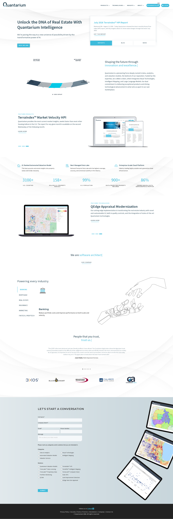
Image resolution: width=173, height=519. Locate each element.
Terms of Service (82, 512)
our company (86, 262)
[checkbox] (49, 455)
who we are (23, 45)
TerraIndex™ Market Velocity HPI (42, 117)
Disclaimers (93, 512)
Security (73, 512)
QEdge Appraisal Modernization (114, 206)
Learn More (22, 131)
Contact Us (109, 512)
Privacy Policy (64, 512)
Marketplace (154, 5)
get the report (100, 34)
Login (166, 5)
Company (101, 512)
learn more (95, 220)
